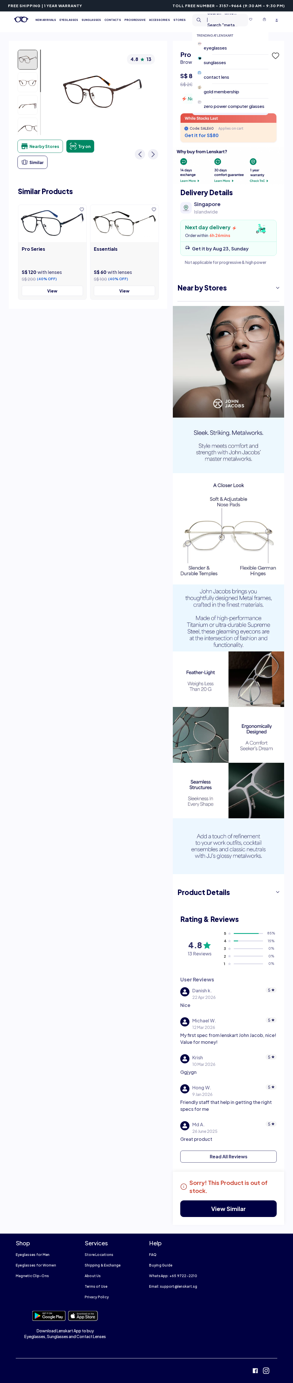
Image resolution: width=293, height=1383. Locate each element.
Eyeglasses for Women (36, 1265)
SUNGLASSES (91, 19)
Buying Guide (160, 1265)
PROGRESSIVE (135, 19)
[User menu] (277, 20)
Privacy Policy (97, 1297)
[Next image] (153, 154)
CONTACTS (112, 19)
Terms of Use (96, 1286)
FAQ (153, 1254)
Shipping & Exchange (103, 1265)
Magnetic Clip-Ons (32, 1276)
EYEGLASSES (69, 19)
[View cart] (264, 20)
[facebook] (255, 1371)
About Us (93, 1276)
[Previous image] (140, 154)
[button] (275, 56)
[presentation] (228, 165)
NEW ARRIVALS (45, 19)
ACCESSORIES (159, 19)
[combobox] (215, 20)
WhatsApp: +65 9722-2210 (173, 1276)
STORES (179, 19)
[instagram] (266, 1371)
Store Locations (99, 1254)
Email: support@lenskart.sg (173, 1286)
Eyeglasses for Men (33, 1254)
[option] (232, 47)
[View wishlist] (250, 20)
